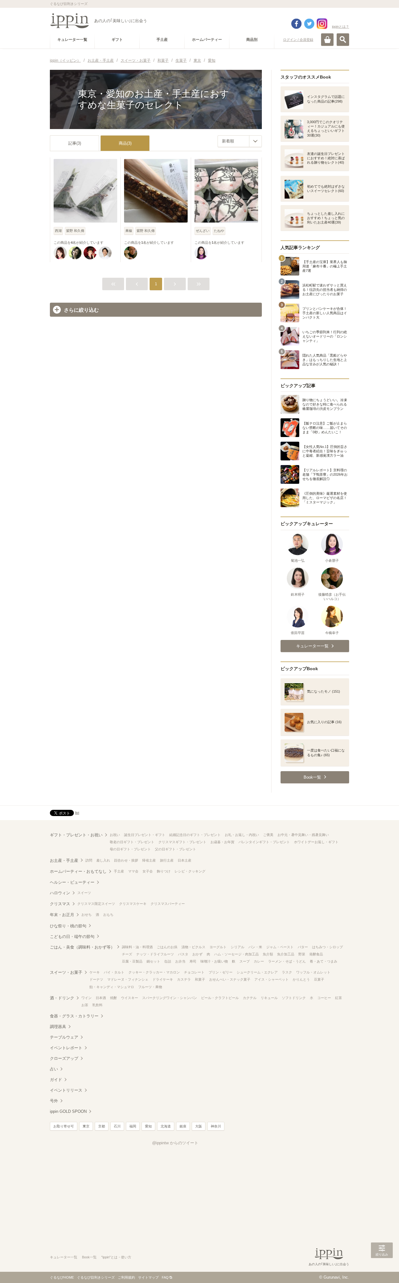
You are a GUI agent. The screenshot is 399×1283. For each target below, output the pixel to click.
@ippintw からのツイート (175, 1143)
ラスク (287, 972)
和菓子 (200, 979)
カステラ (184, 979)
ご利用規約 (126, 1277)
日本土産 (184, 860)
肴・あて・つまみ (323, 961)
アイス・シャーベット (271, 979)
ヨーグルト (218, 947)
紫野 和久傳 (75, 231)
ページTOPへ (382, 1269)
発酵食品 (316, 954)
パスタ (183, 954)
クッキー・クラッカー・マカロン (154, 972)
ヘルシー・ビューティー (72, 882)
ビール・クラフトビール (220, 998)
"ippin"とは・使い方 (116, 1257)
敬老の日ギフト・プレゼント (132, 842)
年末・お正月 (62, 914)
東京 (86, 1126)
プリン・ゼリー (221, 972)
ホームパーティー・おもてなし (78, 871)
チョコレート (194, 972)
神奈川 (216, 1126)
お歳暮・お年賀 (222, 842)
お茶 (84, 1005)
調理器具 (58, 1026)
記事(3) (74, 143)
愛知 (148, 1126)
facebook (296, 23)
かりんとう (301, 979)
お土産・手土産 (64, 860)
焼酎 (113, 998)
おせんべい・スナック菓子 (229, 979)
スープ (244, 961)
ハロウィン (60, 893)
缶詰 (167, 961)
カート (327, 39)
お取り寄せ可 (63, 1126)
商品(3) (125, 143)
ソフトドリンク (294, 998)
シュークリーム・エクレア (257, 972)
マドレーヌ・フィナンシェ (127, 979)
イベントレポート (66, 1047)
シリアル (237, 947)
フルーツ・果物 (150, 987)
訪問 (88, 860)
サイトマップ (148, 1277)
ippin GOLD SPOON (68, 1111)
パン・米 (255, 947)
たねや (219, 231)
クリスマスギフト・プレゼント (182, 842)
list (77, 812)
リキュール (269, 998)
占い (54, 1069)
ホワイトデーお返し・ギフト (316, 842)
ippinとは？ (340, 26)
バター (303, 947)
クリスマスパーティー (168, 904)
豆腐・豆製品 (132, 961)
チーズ (127, 954)
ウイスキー (129, 998)
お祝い (115, 835)
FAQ (165, 1277)
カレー (259, 961)
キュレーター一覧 (63, 1257)
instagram (322, 23)
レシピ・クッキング (190, 871)
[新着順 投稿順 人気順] (240, 141)
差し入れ (103, 860)
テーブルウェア (64, 1037)
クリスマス (60, 903)
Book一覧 (89, 1257)
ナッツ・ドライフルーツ (155, 954)
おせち (86, 914)
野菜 (301, 954)
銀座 (183, 1126)
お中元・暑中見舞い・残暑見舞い (303, 835)
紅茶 (338, 998)
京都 (101, 1126)
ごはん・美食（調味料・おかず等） (82, 947)
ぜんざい (202, 231)
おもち (108, 914)
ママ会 (133, 871)
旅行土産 (167, 860)
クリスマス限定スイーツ (96, 904)
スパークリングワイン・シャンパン (169, 998)
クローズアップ (64, 1058)
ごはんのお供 (167, 947)
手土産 (119, 871)
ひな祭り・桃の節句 (68, 926)
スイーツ (84, 893)
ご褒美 (268, 835)
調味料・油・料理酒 (137, 947)
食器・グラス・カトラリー (74, 1016)
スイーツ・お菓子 (66, 972)
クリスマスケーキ (133, 904)
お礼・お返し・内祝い (242, 835)
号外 (54, 1100)
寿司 (193, 961)
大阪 (198, 1126)
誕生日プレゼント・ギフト (144, 835)
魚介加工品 (285, 954)
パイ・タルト (114, 972)
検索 (343, 39)
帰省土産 (149, 860)
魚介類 (268, 954)
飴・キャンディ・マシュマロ (111, 987)
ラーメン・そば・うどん (287, 961)
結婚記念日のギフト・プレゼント (195, 835)
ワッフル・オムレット (313, 972)
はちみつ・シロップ (327, 947)
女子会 (147, 871)
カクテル (250, 998)
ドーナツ (96, 979)
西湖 (58, 231)
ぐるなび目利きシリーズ (96, 1277)
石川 (117, 1126)
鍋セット (153, 961)
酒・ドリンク (62, 998)
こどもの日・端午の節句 (72, 936)
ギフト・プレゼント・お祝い (76, 835)
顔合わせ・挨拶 (126, 860)
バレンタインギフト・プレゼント (264, 842)
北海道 (166, 1126)
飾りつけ (164, 871)
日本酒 (101, 998)
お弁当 (180, 961)
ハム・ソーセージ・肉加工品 (236, 954)
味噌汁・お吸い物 (214, 961)
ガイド (56, 1079)
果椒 (128, 231)
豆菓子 (319, 979)
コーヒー (324, 998)
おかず (197, 954)
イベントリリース (66, 1090)
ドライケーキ (162, 979)
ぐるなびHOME (62, 1277)
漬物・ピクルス (193, 947)
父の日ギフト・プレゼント (175, 849)
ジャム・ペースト (280, 947)
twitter (309, 23)
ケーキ (94, 972)
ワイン (86, 998)
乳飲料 (97, 1005)
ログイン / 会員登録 (298, 39)
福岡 (132, 1126)
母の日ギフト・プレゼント (130, 849)
